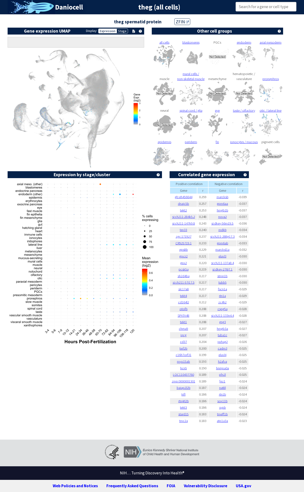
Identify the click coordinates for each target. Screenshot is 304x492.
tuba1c (222, 335)
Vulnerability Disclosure (205, 485)
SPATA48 (183, 315)
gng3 (222, 322)
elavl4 (222, 355)
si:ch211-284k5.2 (183, 217)
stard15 (183, 414)
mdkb (222, 230)
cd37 (183, 342)
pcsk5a (184, 269)
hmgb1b (222, 210)
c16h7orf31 (183, 355)
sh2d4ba (184, 276)
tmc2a (183, 421)
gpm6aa (222, 203)
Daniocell (69, 7)
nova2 (222, 217)
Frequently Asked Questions (132, 485)
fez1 (222, 381)
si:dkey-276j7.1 (222, 269)
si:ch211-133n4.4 (222, 315)
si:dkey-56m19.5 (222, 223)
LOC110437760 (183, 374)
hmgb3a (222, 328)
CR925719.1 (184, 243)
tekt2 (183, 210)
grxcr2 (183, 256)
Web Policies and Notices (75, 485)
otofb (184, 309)
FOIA (171, 485)
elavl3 (222, 256)
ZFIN (181, 22)
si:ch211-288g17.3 (222, 236)
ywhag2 (222, 342)
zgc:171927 (183, 236)
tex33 (183, 230)
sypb (222, 407)
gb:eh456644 (183, 197)
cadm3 (222, 348)
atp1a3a (222, 421)
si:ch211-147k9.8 (183, 223)
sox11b (222, 401)
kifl (183, 394)
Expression (107, 31)
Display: (91, 31)
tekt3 (183, 407)
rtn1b (222, 394)
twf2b (183, 348)
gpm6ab (222, 243)
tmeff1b (222, 414)
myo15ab (183, 361)
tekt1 (183, 322)
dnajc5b (183, 203)
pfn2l (222, 374)
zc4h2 (222, 302)
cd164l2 (183, 302)
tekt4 (183, 296)
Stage (122, 31)
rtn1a (222, 296)
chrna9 (183, 328)
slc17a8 (183, 289)
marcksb (222, 197)
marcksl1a (222, 249)
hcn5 (183, 368)
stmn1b (222, 276)
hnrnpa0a (222, 368)
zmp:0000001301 (183, 381)
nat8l (222, 388)
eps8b (183, 249)
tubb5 (222, 282)
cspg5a (223, 309)
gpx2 (183, 263)
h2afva (222, 361)
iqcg (183, 335)
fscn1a (222, 289)
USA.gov (243, 485)
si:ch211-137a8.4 (222, 263)
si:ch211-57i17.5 (184, 282)
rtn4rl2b (183, 401)
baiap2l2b (183, 388)
